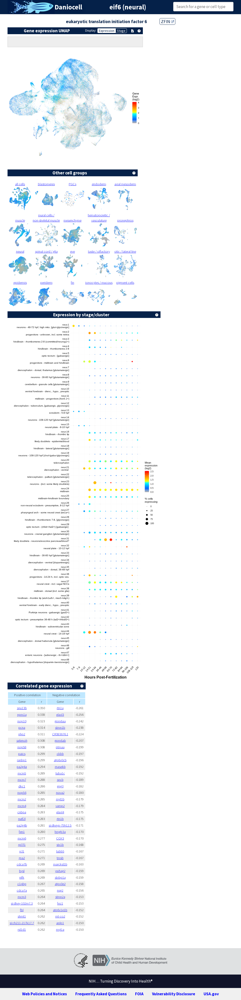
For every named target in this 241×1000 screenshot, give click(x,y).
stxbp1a (60, 877)
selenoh (21, 740)
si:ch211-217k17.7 (22, 923)
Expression (106, 31)
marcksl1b (60, 864)
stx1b (60, 845)
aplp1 (60, 923)
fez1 (60, 903)
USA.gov (211, 993)
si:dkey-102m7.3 (22, 903)
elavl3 (60, 714)
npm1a (22, 714)
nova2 (60, 792)
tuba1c (60, 773)
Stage (121, 31)
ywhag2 (60, 871)
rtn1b (60, 819)
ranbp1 (22, 760)
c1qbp (21, 884)
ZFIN (166, 21)
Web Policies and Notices (44, 993)
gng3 (60, 786)
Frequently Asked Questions (101, 993)
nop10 (21, 721)
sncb (60, 780)
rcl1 (21, 851)
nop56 (21, 792)
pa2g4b (22, 825)
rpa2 (22, 858)
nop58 (21, 747)
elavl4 (60, 812)
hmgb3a (60, 832)
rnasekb (60, 767)
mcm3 (22, 897)
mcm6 (22, 838)
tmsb (60, 858)
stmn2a (60, 897)
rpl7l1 (22, 845)
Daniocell (68, 7)
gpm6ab (60, 740)
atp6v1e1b (60, 910)
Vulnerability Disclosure (173, 993)
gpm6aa (60, 721)
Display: (90, 30)
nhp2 (21, 734)
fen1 (22, 832)
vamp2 (60, 806)
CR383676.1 (60, 734)
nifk (21, 877)
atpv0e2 (60, 884)
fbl (22, 910)
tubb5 (60, 851)
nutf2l (22, 819)
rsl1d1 (22, 929)
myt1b (60, 799)
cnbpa (21, 812)
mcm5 (22, 773)
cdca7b (22, 864)
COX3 (60, 838)
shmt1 (22, 916)
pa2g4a (22, 767)
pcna (21, 727)
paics (21, 754)
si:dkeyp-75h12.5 (60, 825)
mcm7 (22, 780)
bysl (21, 871)
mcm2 (22, 799)
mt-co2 (60, 916)
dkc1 (21, 786)
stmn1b (60, 727)
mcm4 (22, 806)
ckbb (60, 754)
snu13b (22, 708)
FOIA (139, 993)
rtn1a (60, 708)
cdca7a (22, 890)
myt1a (60, 929)
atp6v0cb (60, 760)
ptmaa (60, 747)
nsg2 (60, 890)
